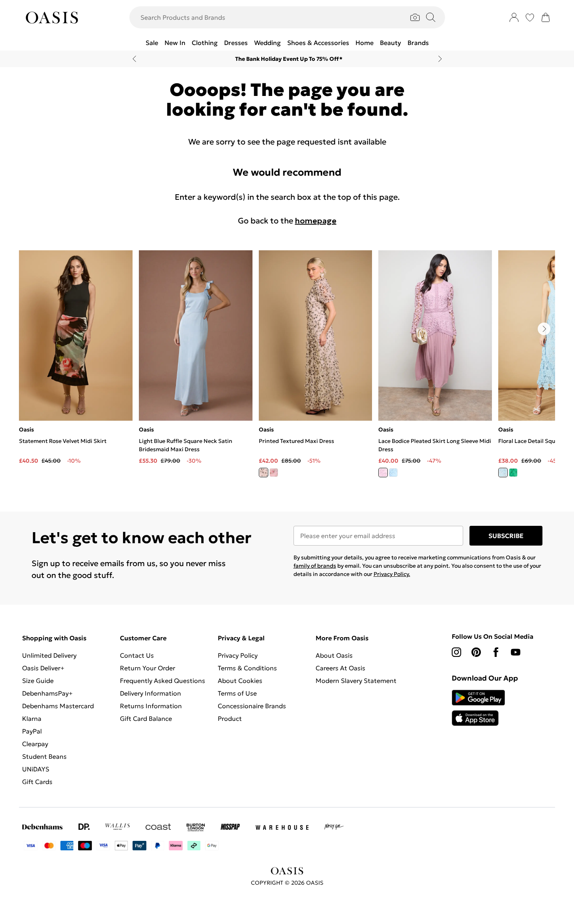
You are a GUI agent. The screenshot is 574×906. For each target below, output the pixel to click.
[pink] (273, 472)
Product (230, 718)
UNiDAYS (35, 769)
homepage (316, 221)
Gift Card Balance (146, 718)
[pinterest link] (476, 652)
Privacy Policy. (392, 574)
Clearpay (35, 744)
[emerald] (513, 472)
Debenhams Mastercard (58, 706)
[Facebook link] (496, 652)
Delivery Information (150, 693)
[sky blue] (503, 472)
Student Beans (44, 756)
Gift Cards (37, 782)
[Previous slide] (134, 59)
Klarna (31, 718)
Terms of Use (237, 693)
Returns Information (151, 706)
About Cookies (240, 681)
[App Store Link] (478, 708)
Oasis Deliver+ (43, 668)
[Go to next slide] (544, 329)
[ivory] (263, 472)
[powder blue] (393, 472)
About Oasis (334, 655)
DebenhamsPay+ (47, 693)
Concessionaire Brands (252, 706)
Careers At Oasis (340, 668)
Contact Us (137, 655)
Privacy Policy (238, 655)
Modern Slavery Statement (356, 681)
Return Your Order (147, 668)
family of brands (315, 565)
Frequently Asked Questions (162, 681)
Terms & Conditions (247, 668)
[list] (287, 368)
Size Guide (38, 681)
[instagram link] (456, 652)
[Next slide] (440, 59)
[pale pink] (383, 472)
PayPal (32, 731)
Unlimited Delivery (49, 655)
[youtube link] (515, 652)
